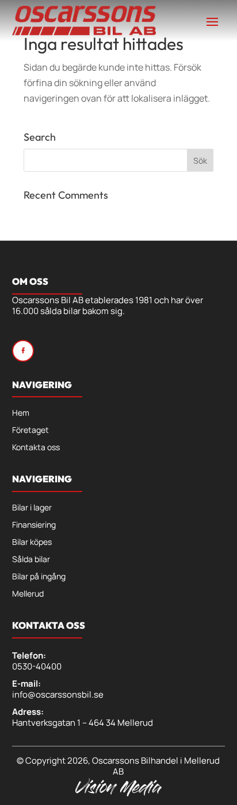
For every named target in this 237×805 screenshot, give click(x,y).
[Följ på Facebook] (23, 351)
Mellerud (28, 594)
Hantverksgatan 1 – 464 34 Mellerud (82, 723)
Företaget (30, 430)
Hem (20, 413)
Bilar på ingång (39, 577)
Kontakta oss (36, 447)
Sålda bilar (31, 559)
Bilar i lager (32, 508)
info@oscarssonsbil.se (58, 694)
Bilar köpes (32, 542)
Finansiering (34, 525)
